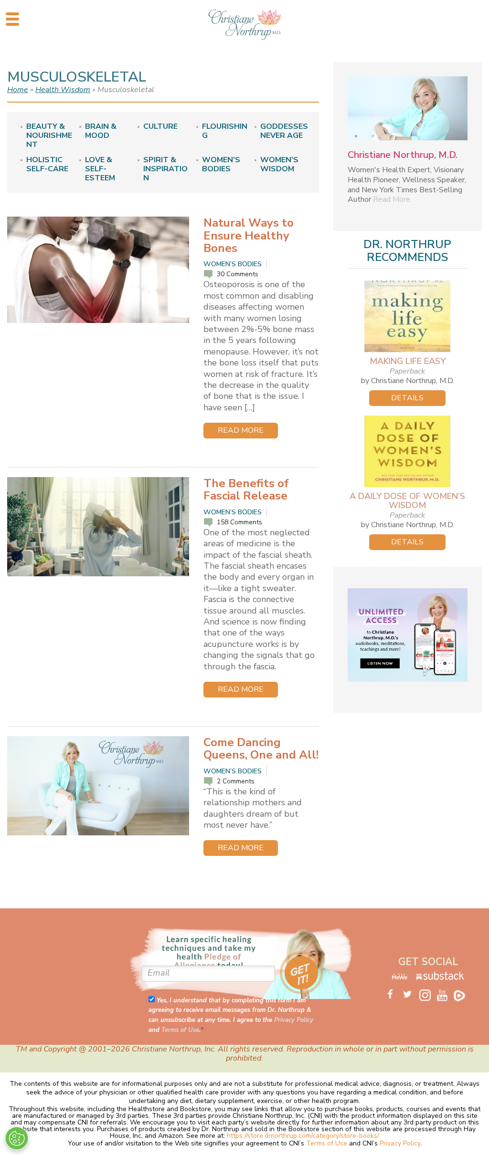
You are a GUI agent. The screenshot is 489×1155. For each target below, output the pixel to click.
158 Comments (239, 522)
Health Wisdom (62, 89)
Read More (241, 430)
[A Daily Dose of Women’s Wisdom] (408, 451)
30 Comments (237, 274)
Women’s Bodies (221, 165)
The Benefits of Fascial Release (246, 489)
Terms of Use (180, 1030)
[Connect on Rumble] (462, 994)
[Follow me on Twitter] (410, 994)
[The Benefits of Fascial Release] (98, 526)
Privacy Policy (293, 1020)
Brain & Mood (101, 131)
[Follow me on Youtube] (445, 994)
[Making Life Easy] (408, 316)
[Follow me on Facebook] (393, 994)
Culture (160, 126)
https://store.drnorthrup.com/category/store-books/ (303, 1135)
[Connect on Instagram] (427, 996)
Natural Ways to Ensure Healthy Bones (248, 235)
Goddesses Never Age (284, 131)
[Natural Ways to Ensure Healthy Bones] (98, 270)
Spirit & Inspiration (165, 169)
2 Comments (236, 781)
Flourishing (224, 131)
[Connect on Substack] (440, 978)
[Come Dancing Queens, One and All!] (98, 785)
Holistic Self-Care (47, 165)
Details (407, 398)
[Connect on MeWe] (400, 978)
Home (17, 89)
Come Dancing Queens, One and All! (261, 748)
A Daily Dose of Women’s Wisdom (407, 500)
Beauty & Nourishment (49, 136)
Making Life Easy (408, 361)
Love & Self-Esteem (100, 169)
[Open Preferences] (17, 1138)
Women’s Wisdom (279, 165)
